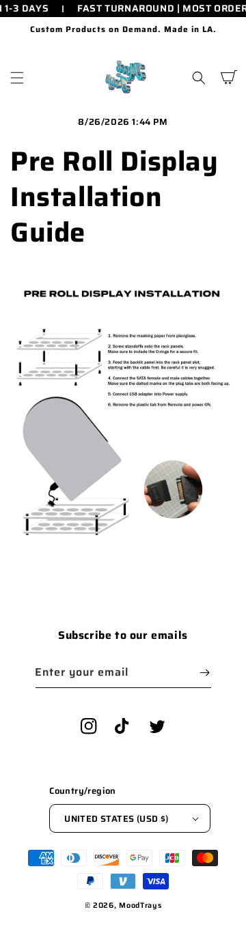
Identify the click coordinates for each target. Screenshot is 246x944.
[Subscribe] (205, 673)
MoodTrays (140, 905)
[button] (17, 78)
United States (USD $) (116, 819)
